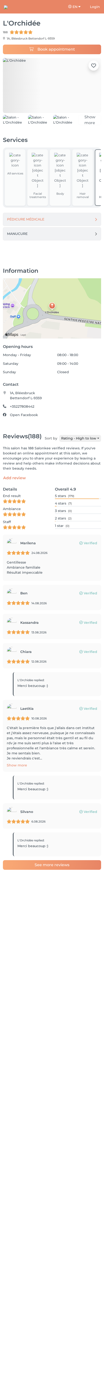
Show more (17, 772)
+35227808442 (22, 413)
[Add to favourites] (94, 65)
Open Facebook (24, 422)
